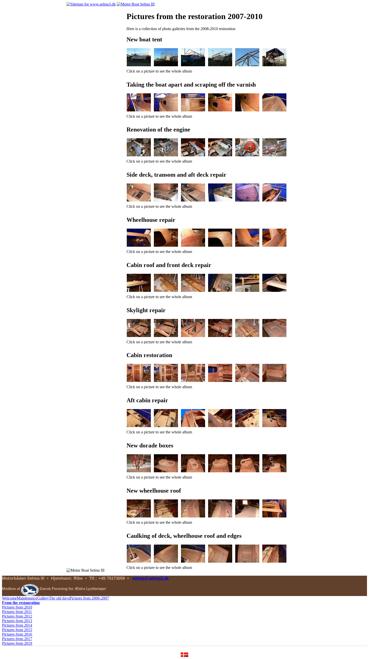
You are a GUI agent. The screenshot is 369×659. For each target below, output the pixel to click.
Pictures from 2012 (17, 616)
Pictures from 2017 (17, 639)
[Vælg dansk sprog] (184, 655)
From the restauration (21, 603)
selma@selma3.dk (151, 578)
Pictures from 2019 (17, 643)
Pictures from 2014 (17, 625)
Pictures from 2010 (17, 607)
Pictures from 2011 (17, 612)
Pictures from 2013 (17, 621)
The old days (59, 598)
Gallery (43, 598)
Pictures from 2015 (17, 630)
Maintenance (27, 598)
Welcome (9, 598)
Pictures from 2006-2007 (89, 598)
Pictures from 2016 (17, 634)
